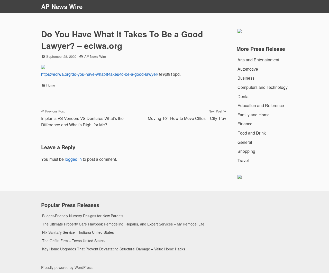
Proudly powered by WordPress (67, 267)
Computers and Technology (262, 87)
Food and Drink (251, 133)
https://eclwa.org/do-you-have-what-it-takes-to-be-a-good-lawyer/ (99, 74)
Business (245, 78)
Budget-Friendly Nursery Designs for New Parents (82, 215)
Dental (243, 96)
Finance (244, 124)
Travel (243, 160)
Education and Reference (260, 105)
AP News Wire (62, 6)
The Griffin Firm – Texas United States (73, 240)
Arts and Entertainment (258, 60)
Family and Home (253, 115)
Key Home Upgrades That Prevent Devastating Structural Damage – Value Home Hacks (113, 248)
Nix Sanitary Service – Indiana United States (78, 232)
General (244, 142)
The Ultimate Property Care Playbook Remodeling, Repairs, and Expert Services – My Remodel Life (123, 224)
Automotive (247, 69)
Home (50, 85)
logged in (73, 159)
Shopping (246, 151)
